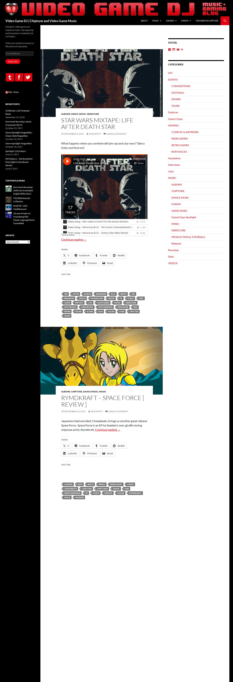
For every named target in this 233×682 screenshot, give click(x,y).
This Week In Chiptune (207, 20)
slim (100, 311)
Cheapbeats (70, 488)
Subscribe (13, 61)
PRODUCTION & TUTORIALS (188, 236)
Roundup (173, 250)
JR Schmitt (95, 133)
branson (69, 298)
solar (111, 311)
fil (121, 298)
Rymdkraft (135, 493)
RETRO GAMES (180, 145)
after (76, 294)
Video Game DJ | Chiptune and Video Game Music (41, 21)
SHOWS (176, 99)
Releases (176, 243)
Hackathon (174, 158)
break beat (116, 484)
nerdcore (131, 302)
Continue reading (73, 239)
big (133, 294)
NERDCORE (93, 114)
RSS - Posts (13, 92)
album (87, 294)
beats (124, 294)
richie (78, 311)
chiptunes (102, 488)
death (82, 298)
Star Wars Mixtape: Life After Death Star (97, 123)
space (67, 497)
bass (80, 484)
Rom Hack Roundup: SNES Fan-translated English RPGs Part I (23, 190)
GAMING (170, 20)
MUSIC (155, 20)
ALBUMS (65, 114)
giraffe (108, 493)
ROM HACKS (179, 151)
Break (102, 484)
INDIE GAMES (179, 138)
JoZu (171, 171)
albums (68, 484)
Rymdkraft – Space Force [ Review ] (102, 401)
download (97, 298)
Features (173, 112)
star (121, 311)
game (67, 302)
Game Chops (175, 118)
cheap (130, 484)
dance (116, 488)
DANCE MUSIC (90, 391)
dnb (127, 488)
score (90, 311)
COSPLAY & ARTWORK (185, 132)
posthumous (105, 307)
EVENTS (184, 20)
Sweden (79, 497)
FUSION (176, 204)
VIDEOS (172, 263)
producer (123, 307)
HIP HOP (79, 302)
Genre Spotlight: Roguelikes (18, 143)
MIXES (74, 114)
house (120, 493)
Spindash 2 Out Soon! (15, 151)
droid (111, 298)
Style (171, 256)
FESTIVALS (177, 92)
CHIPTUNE (76, 391)
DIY (170, 73)
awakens (101, 294)
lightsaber (103, 302)
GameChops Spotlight (183, 217)
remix (67, 311)
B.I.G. (113, 294)
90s (66, 294)
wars (67, 316)
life (90, 302)
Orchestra (87, 307)
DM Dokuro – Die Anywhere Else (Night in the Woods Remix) (18, 162)
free (141, 298)
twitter (133, 311)
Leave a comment (116, 133)
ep (86, 493)
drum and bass (72, 493)
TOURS (175, 105)
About (144, 20)
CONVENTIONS (180, 86)
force (130, 298)
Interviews (174, 164)
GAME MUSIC (179, 210)
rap (135, 307)
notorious (70, 307)
